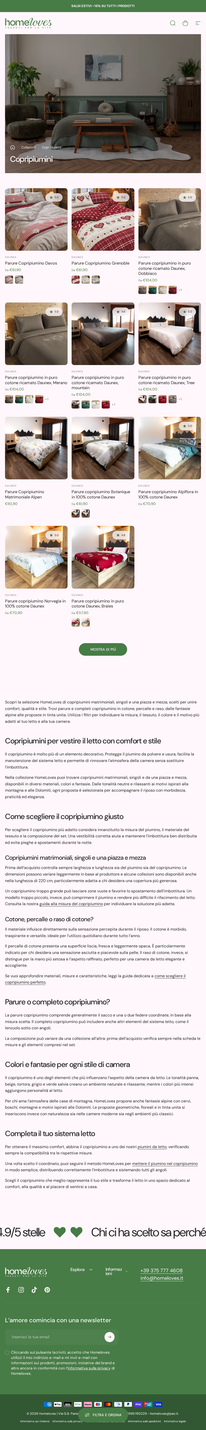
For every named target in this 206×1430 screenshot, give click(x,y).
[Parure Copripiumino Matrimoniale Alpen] (36, 448)
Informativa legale (175, 1421)
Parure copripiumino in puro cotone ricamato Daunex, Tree (166, 380)
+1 (180, 289)
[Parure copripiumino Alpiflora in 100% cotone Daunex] (169, 448)
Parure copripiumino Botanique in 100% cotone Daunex (101, 494)
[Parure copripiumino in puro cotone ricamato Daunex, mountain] (103, 333)
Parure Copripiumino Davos (31, 263)
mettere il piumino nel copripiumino (165, 1163)
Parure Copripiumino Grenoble (100, 263)
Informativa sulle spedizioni (144, 1421)
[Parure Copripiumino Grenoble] (103, 219)
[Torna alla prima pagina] (12, 147)
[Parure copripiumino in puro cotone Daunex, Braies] (103, 557)
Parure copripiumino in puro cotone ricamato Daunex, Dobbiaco (164, 268)
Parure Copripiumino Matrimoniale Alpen (24, 494)
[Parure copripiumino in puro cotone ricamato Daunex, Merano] (36, 333)
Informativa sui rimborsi (34, 1421)
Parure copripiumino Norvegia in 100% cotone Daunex (35, 603)
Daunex (11, 257)
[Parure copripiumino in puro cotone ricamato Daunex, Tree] (169, 333)
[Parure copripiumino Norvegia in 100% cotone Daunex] (36, 557)
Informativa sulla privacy (89, 1368)
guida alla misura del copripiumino (71, 903)
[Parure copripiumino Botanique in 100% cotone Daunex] (103, 448)
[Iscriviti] (110, 1337)
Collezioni (28, 147)
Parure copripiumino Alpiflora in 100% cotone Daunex (168, 494)
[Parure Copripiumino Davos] (36, 219)
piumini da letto (152, 1146)
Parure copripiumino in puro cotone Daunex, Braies (98, 603)
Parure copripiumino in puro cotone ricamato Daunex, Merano (36, 380)
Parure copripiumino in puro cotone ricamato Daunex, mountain (98, 382)
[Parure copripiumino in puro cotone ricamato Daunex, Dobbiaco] (169, 219)
